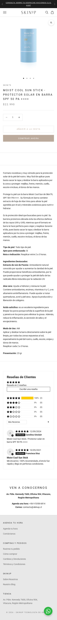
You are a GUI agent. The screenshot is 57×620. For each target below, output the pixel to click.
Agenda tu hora (10, 528)
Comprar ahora (28, 138)
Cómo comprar (10, 554)
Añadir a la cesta (28, 129)
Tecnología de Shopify (37, 612)
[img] (22, 431)
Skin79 (7, 85)
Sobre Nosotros (10, 579)
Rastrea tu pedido (11, 549)
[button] (13, 398)
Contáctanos (9, 533)
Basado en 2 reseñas (16, 385)
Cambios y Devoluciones (14, 559)
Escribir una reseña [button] (29, 389)
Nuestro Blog (9, 584)
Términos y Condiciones (14, 564)
